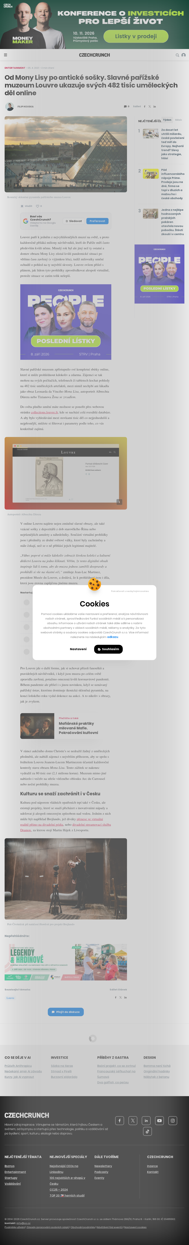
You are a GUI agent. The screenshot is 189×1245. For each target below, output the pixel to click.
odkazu (112, 637)
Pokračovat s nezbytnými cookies (130, 591)
